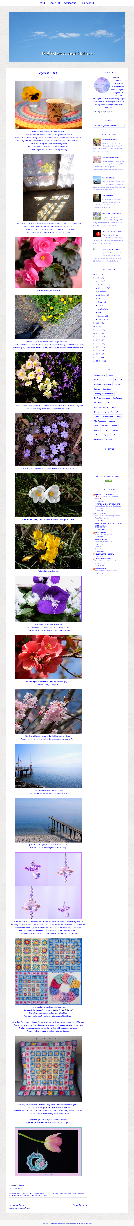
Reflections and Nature (57, 1223)
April (100, 305)
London (108, 403)
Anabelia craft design (103, 559)
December (102, 285)
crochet (29, 1193)
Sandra (116, 78)
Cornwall (118, 380)
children (105, 426)
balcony (112, 421)
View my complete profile (103, 111)
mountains (114, 430)
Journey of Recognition (103, 393)
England (107, 384)
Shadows (98, 412)
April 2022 (21, 1193)
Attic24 (98, 547)
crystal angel (39, 1193)
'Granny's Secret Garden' (63, 1010)
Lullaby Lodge (100, 514)
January (102, 319)
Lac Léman (117, 398)
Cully (48, 1193)
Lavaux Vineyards (108, 178)
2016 (98, 340)
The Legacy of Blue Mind (103, 542)
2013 (98, 351)
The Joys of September (111, 249)
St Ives (119, 412)
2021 (98, 323)
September (102, 295)
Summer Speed (100, 549)
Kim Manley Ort (101, 539)
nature (97, 435)
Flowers (117, 384)
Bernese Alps (99, 375)
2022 (98, 281)
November (102, 288)
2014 (98, 347)
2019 (98, 330)
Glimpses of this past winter (104, 534)
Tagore (118, 416)
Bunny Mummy (100, 568)
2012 (98, 354)
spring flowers (23, 1195)
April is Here (48, 73)
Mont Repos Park (101, 407)
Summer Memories (109, 139)
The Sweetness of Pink (111, 157)
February (102, 316)
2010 (98, 361)
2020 (98, 326)
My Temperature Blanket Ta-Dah (106, 571)
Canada (111, 375)
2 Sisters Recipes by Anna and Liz (107, 504)
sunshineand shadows (39, 1195)
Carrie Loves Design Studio (83, 1223)
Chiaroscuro (107, 196)
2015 (98, 344)
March (101, 312)
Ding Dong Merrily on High (112, 231)
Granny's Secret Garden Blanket (64, 1193)
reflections (98, 439)
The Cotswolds (100, 421)
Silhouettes (109, 412)
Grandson (107, 389)
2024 (98, 274)
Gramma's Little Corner (104, 554)
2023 (98, 278)
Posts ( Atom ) (25, 1208)
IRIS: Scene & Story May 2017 (112, 213)
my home (12, 1195)
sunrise (109, 439)
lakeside (81, 1193)
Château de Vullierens (103, 380)
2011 (98, 358)
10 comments (15, 1188)
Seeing (114, 407)
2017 (98, 337)
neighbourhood (108, 435)
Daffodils (98, 384)
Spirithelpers (100, 532)
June (100, 299)
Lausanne (98, 403)
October (101, 292)
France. (97, 389)
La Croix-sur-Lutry (102, 398)
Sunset (97, 416)
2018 (98, 333)
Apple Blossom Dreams (104, 494)
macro (104, 430)
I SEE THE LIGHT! (101, 527)
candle (96, 426)
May (100, 302)
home (96, 430)
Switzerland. (108, 416)
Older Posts (79, 1205)
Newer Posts (17, 1205)
